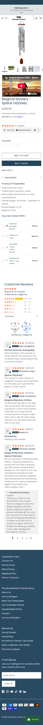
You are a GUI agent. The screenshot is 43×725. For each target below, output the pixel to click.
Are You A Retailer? (11, 617)
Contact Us (7, 560)
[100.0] (26, 326)
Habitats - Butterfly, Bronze (13, 226)
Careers (6, 613)
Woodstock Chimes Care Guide (17, 640)
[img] (18, 343)
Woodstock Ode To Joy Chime (14, 261)
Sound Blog (7, 636)
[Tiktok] (16, 691)
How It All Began (9, 596)
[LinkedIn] (24, 691)
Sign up (8, 683)
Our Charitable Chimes (13, 605)
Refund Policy (8, 569)
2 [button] (17, 538)
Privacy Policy (8, 565)
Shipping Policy (9, 573)
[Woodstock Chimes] (19, 18)
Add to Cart (21, 155)
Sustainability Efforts (12, 609)
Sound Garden (9, 632)
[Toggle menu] (2, 18)
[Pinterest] (20, 691)
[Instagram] (7, 691)
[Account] (35, 18)
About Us (6, 592)
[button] (8, 125)
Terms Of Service (10, 577)
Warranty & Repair (11, 649)
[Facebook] (3, 691)
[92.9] (15, 326)
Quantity (6, 140)
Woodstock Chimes (15, 717)
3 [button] (22, 538)
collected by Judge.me (16, 294)
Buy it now (21, 163)
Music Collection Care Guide (16, 645)
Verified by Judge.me (21, 334)
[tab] (20, 12)
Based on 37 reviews (15, 291)
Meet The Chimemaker (13, 600)
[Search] (7, 18)
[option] (21, 43)
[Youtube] (11, 691)
